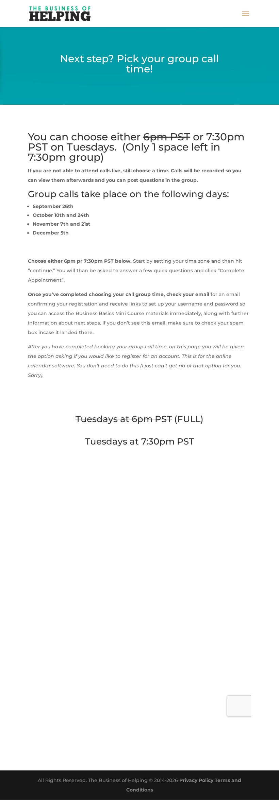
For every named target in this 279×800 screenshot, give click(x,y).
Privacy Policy (196, 780)
